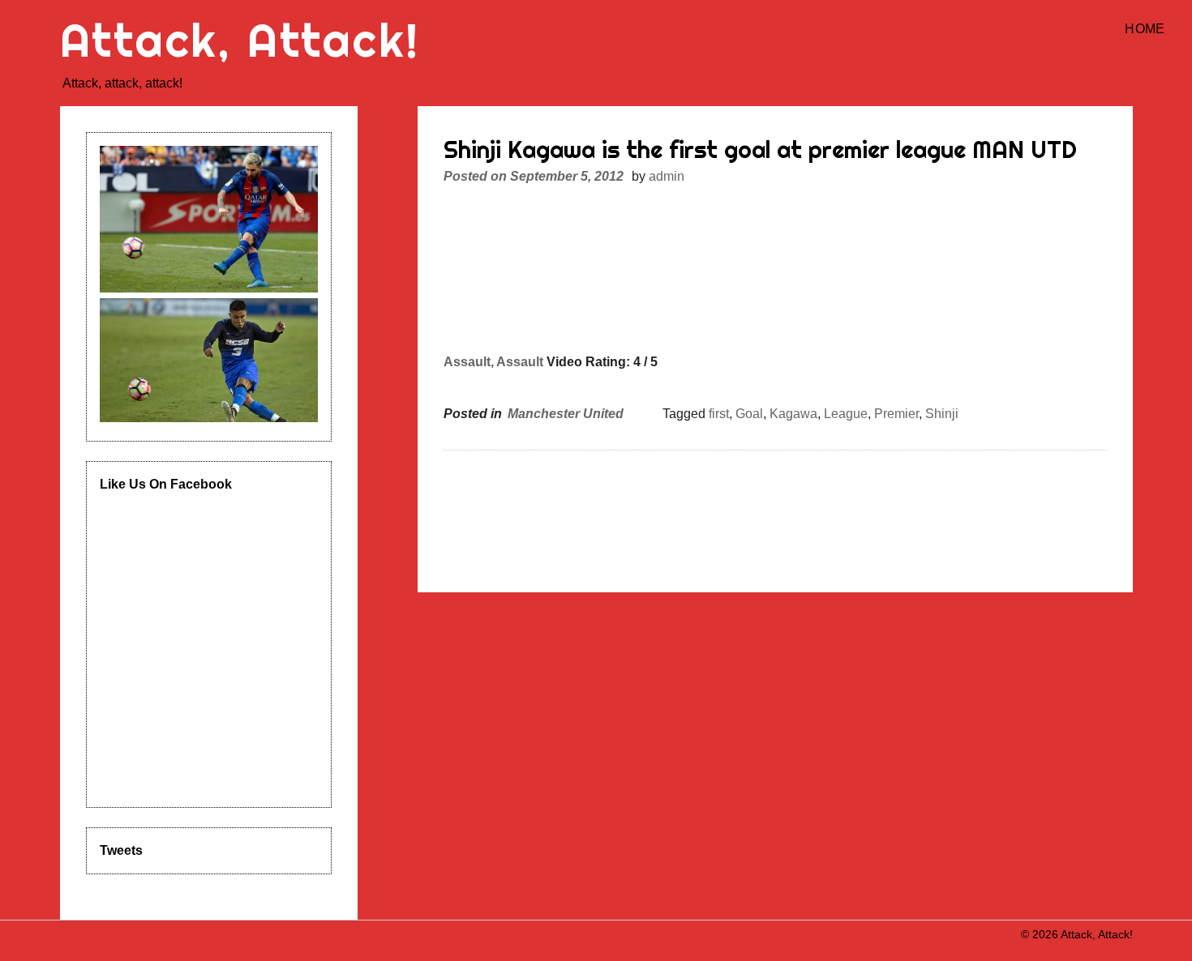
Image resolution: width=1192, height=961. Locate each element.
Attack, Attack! (240, 40)
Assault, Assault (493, 362)
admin (666, 176)
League (846, 414)
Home (1144, 29)
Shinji (941, 414)
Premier (896, 414)
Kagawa (793, 414)
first (719, 414)
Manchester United (566, 414)
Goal (749, 414)
